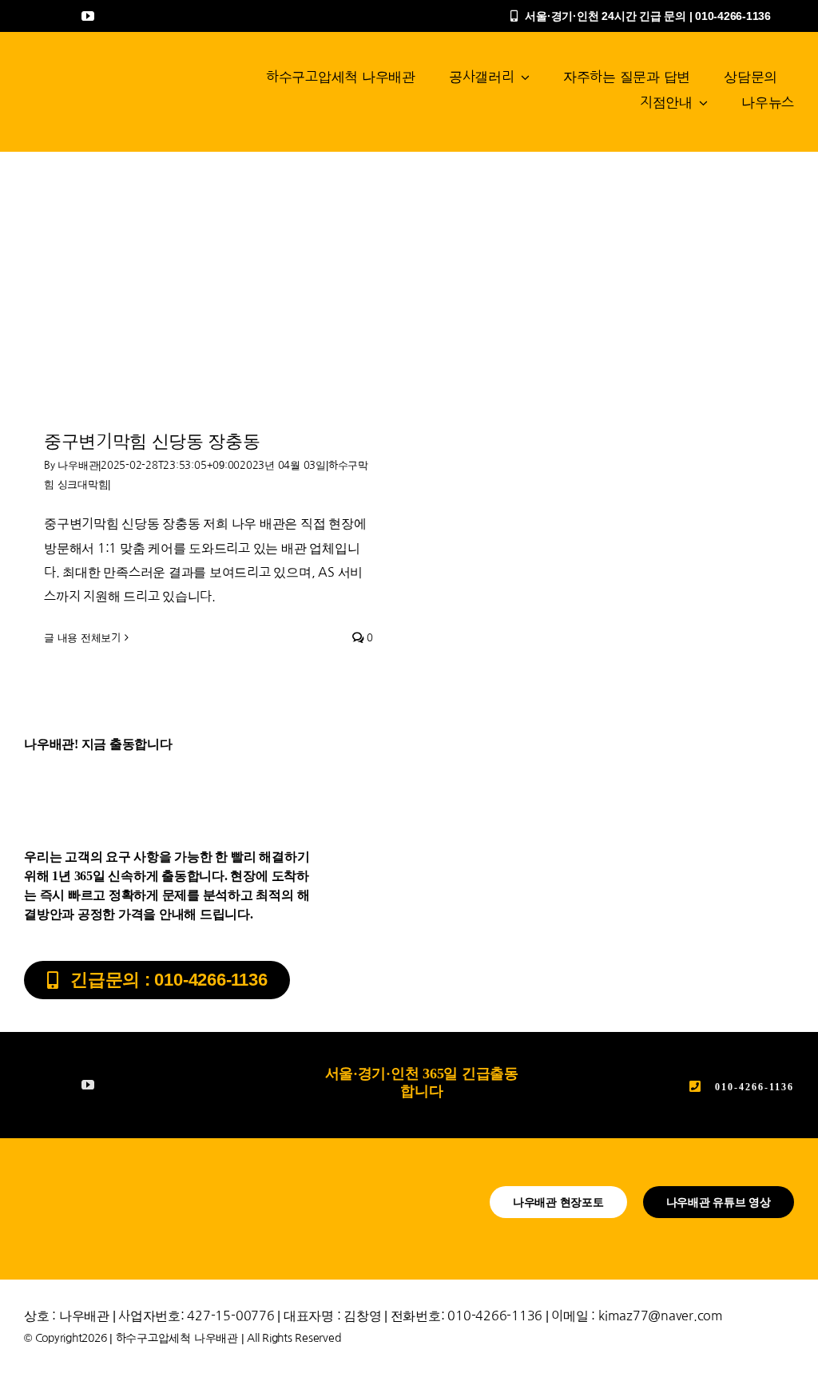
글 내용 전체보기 (82, 638)
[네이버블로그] (30, 16)
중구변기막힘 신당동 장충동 (152, 441)
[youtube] (87, 16)
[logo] (96, 70)
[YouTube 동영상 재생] (208, 303)
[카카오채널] (59, 16)
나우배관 (78, 465)
